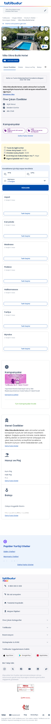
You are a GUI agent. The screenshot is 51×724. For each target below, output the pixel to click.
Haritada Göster (13, 60)
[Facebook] (21, 669)
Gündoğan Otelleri (9, 20)
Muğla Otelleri (17, 18)
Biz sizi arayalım (14, 594)
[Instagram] (4, 669)
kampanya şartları (11, 395)
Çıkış (32, 173)
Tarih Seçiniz (25, 213)
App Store (9, 655)
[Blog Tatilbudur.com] (46, 669)
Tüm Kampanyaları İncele (25, 404)
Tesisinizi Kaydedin (15, 603)
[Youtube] (29, 669)
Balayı (39, 67)
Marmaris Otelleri (11, 556)
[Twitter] (13, 669)
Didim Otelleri (9, 551)
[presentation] (4, 38)
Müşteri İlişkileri (13, 611)
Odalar (20, 67)
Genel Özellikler (10, 67)
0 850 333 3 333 (15, 586)
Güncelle (25, 188)
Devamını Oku (8, 94)
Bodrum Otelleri (29, 18)
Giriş (9, 173)
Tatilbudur (6, 18)
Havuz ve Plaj (30, 67)
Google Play (26, 655)
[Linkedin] (38, 669)
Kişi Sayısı (11, 179)
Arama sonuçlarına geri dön (15, 24)
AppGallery (44, 655)
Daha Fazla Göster (25, 136)
